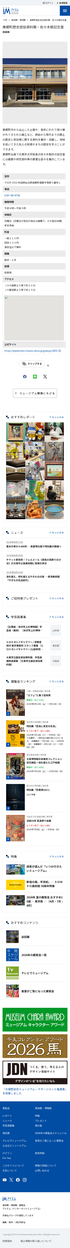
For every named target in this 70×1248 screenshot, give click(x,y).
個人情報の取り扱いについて (36, 1241)
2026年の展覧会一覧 (34, 955)
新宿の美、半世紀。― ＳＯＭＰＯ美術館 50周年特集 (45, 884)
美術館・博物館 (18, 19)
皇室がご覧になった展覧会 (37, 991)
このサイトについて (13, 1165)
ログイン (7, 1153)
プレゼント (41, 1120)
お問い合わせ (42, 1170)
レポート (7, 1115)
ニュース (7, 1120)
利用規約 (7, 1241)
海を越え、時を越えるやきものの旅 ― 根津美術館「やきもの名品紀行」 (33, 578)
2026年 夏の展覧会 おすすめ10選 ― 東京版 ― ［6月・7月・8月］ (45, 901)
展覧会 (6, 1108)
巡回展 (25, 937)
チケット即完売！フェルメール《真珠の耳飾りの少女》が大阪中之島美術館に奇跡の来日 (33, 561)
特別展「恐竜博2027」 (39, 789)
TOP (5, 19)
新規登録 (40, 1153)
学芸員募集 (8, 1125)
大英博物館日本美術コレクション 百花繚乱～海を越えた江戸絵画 (45, 760)
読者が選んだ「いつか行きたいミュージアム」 (44, 868)
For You (7, 1158)
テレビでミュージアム (34, 973)
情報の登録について (45, 1165)
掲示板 (38, 1125)
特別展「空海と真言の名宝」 (42, 726)
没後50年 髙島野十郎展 (39, 820)
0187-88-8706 (12, 195)
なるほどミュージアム (14, 1145)
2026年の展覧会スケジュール (51, 1133)
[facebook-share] (25, 376)
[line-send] (35, 376)
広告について (10, 1170)
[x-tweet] (45, 376)
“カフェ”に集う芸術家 (39, 695)
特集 (37, 1115)
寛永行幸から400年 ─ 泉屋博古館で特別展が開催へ (33, 546)
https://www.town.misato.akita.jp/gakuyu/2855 (31, 350)
